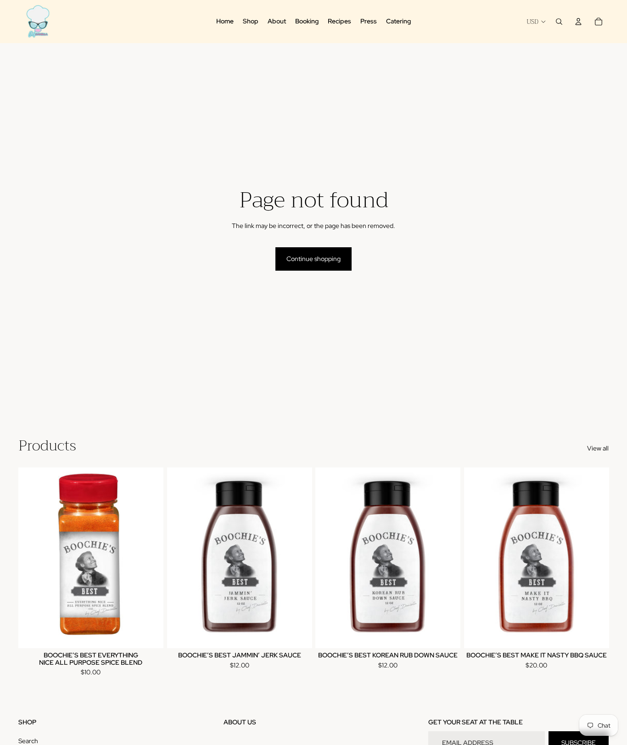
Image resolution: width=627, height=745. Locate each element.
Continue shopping (313, 259)
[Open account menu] (578, 21)
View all (598, 448)
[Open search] (559, 21)
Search (28, 741)
